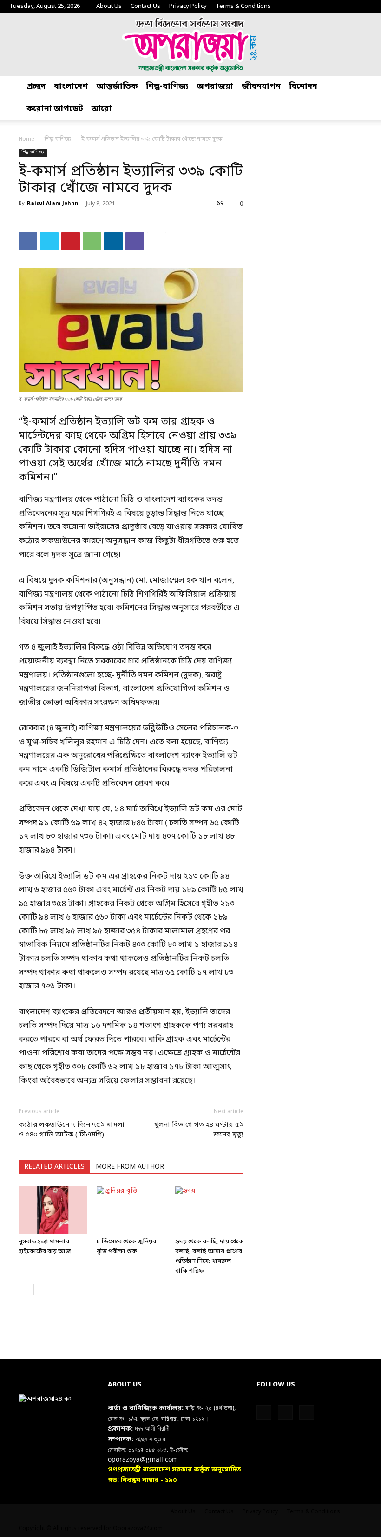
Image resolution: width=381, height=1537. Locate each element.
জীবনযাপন (261, 86)
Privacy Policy (188, 6)
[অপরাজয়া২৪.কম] (190, 44)
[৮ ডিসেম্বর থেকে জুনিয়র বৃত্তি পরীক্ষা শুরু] (131, 1209)
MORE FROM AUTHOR (130, 1167)
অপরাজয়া (215, 86)
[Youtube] (365, 6)
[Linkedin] (113, 241)
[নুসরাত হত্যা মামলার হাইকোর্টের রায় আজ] (53, 1209)
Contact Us (145, 6)
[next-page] (39, 1289)
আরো (102, 109)
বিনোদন (303, 86)
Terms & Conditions (243, 6)
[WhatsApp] (92, 241)
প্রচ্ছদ (36, 86)
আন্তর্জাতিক (117, 86)
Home (26, 139)
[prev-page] (24, 1289)
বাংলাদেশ (71, 86)
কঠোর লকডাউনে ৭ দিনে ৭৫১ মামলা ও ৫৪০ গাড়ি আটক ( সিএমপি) (72, 1129)
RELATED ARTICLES (54, 1167)
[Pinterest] (70, 241)
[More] (156, 241)
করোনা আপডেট (54, 109)
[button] (370, 87)
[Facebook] (334, 6)
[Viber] (134, 241)
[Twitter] (349, 6)
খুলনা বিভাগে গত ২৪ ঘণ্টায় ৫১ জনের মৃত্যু (198, 1129)
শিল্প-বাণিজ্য (167, 86)
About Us (109, 6)
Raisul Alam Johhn (53, 203)
